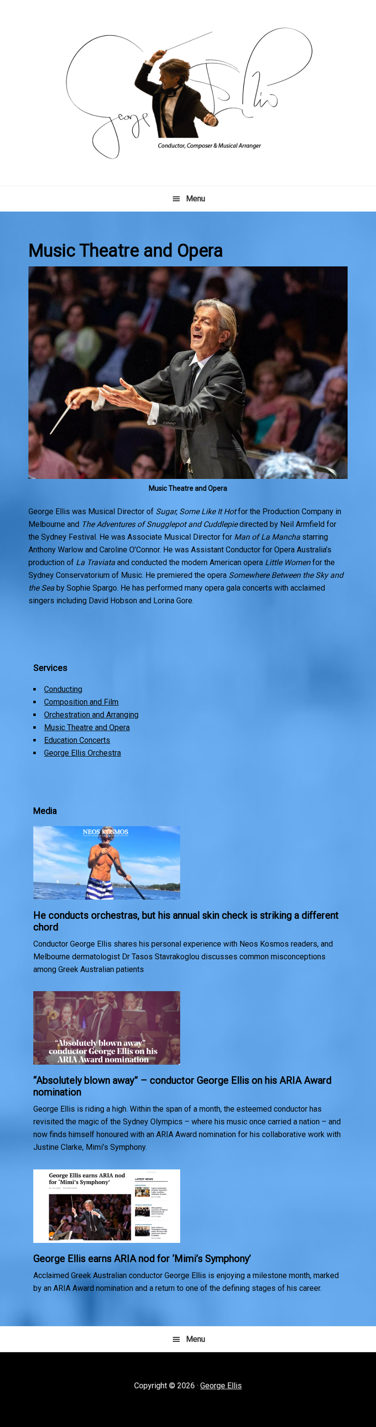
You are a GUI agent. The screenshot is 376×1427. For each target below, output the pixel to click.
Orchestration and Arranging (91, 714)
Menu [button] (195, 198)
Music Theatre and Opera (87, 727)
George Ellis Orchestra (82, 753)
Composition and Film (81, 702)
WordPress (279, 1393)
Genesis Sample (145, 1393)
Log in (314, 1393)
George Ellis (221, 1385)
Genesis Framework (220, 1393)
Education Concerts (77, 740)
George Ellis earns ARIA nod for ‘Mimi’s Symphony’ (142, 1258)
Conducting (63, 689)
